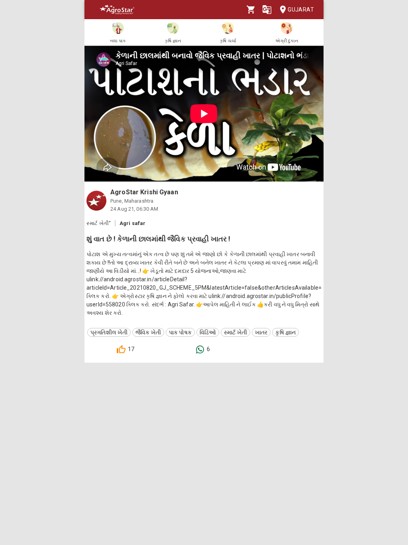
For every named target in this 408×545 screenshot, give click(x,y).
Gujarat (301, 9)
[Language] (267, 10)
